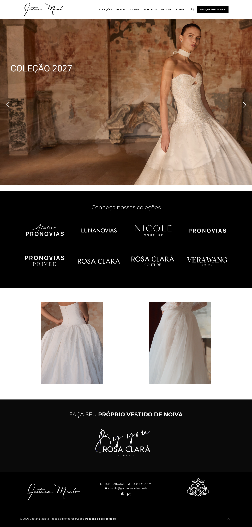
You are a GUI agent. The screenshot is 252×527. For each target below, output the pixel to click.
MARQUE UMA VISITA (212, 9)
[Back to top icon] (228, 518)
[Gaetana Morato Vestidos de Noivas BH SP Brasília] (45, 9)
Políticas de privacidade (100, 518)
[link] (45, 230)
